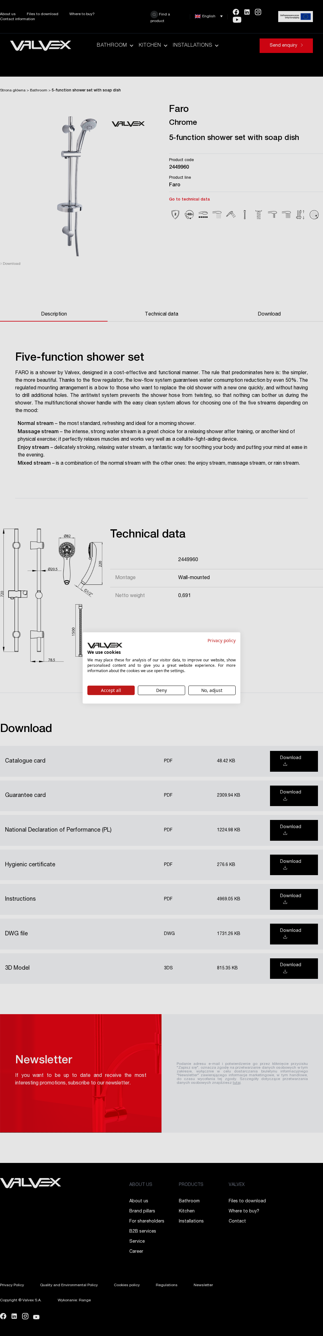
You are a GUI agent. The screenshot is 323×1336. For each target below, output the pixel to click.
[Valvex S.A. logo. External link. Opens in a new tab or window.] (104, 645)
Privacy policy (222, 640)
